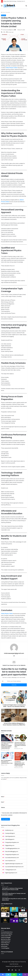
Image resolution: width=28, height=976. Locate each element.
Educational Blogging (6, 934)
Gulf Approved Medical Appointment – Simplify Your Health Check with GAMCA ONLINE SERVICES (7, 745)
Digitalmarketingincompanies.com (14, 863)
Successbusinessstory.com (12, 857)
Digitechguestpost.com (11, 872)
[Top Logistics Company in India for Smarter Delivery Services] (23, 920)
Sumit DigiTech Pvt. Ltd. (17, 966)
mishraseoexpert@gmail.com (8, 29)
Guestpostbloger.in (10, 833)
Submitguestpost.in (10, 836)
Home (3, 12)
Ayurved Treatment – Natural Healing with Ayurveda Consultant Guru (20, 745)
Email (2, 802)
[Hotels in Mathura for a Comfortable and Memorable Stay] (5, 909)
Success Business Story (6, 932)
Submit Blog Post (5, 942)
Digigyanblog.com (9, 845)
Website (3, 807)
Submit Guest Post (5, 941)
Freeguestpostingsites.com (12, 842)
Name (3, 796)
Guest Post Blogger (6, 937)
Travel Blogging (5, 948)
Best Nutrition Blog (5, 939)
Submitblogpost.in (9, 839)
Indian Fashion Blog (6, 935)
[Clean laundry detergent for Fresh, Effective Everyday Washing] (14, 909)
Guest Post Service (14, 964)
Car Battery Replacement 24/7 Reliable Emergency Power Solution (20, 764)
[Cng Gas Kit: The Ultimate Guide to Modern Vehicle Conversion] (5, 914)
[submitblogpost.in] (9, 6)
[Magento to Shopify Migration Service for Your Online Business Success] (14, 920)
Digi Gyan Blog (4, 944)
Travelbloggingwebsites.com (12, 848)
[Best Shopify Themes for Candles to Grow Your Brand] (23, 914)
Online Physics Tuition (11, 67)
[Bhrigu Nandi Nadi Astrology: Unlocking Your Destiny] (5, 920)
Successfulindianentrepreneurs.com (14, 866)
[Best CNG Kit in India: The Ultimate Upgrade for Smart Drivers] (23, 909)
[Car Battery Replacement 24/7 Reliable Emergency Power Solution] (21, 756)
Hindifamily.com (9, 830)
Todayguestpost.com (10, 869)
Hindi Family (4, 946)
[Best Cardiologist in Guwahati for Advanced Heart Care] (7, 755)
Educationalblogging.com (11, 851)
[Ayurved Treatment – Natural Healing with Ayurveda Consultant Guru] (21, 737)
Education (8, 12)
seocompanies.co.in (10, 860)
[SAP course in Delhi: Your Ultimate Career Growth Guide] (14, 914)
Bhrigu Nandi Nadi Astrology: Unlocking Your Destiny (15, 1)
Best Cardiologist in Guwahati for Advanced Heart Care (7, 762)
